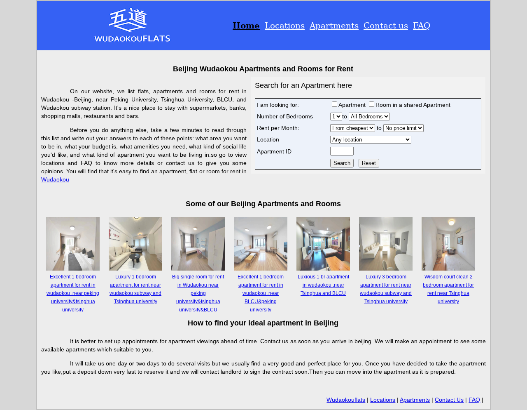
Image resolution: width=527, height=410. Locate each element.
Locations (285, 26)
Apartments (334, 26)
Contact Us (449, 399)
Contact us (386, 26)
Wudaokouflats (345, 399)
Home (246, 26)
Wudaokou (55, 179)
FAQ (421, 26)
